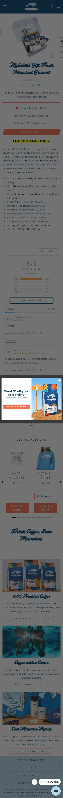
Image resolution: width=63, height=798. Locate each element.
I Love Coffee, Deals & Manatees (16, 406)
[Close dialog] (59, 380)
